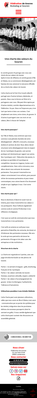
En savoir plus (32, 395)
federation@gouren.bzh (18, 363)
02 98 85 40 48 (18, 360)
